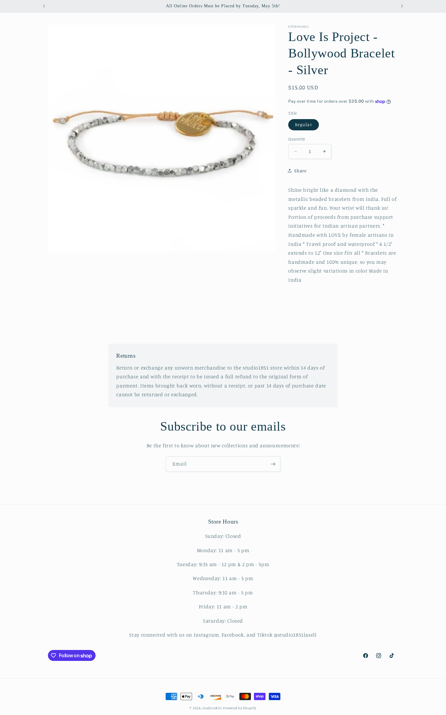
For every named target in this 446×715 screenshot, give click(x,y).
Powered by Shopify (239, 708)
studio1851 (212, 708)
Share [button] (300, 170)
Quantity (296, 138)
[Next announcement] (402, 6)
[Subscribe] (273, 463)
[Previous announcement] (44, 6)
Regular (303, 124)
